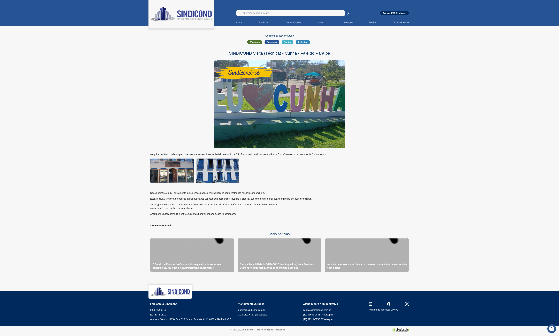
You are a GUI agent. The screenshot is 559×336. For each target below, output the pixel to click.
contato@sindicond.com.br (317, 310)
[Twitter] (407, 304)
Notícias (322, 22)
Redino (373, 22)
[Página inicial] (181, 14)
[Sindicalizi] (400, 330)
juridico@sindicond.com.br (251, 310)
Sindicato (264, 22)
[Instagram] (370, 304)
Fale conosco (401, 22)
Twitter (287, 42)
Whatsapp (255, 42)
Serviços (348, 22)
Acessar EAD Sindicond (394, 13)
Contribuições (293, 22)
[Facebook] (388, 304)
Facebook (272, 42)
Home (239, 22)
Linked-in (303, 42)
